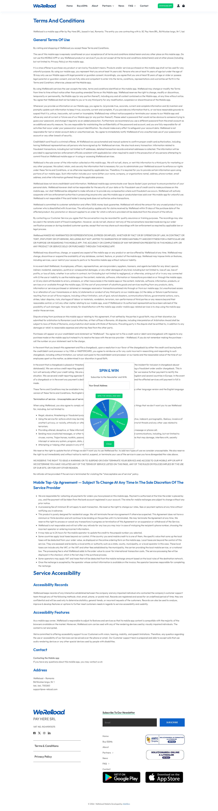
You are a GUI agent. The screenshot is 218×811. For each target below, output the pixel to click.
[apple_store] (164, 772)
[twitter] (39, 733)
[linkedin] (49, 733)
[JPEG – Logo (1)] (44, 5)
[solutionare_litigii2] (165, 750)
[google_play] (121, 772)
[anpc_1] (165, 736)
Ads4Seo (126, 804)
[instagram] (44, 733)
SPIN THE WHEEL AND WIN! (109, 396)
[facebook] (34, 733)
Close (109, 444)
